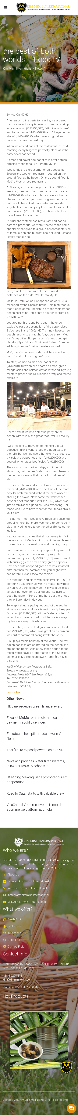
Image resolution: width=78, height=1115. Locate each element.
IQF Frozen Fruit (17, 933)
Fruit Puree (14, 926)
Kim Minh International (17, 68)
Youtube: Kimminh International (27, 888)
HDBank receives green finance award (34, 706)
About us (13, 874)
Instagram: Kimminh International (28, 895)
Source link (13, 692)
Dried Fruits (15, 940)
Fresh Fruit (14, 919)
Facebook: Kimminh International (28, 881)
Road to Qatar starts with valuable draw (35, 793)
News (39, 68)
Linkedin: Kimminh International (27, 901)
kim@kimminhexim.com (17, 979)
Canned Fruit (16, 946)
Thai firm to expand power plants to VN (35, 750)
